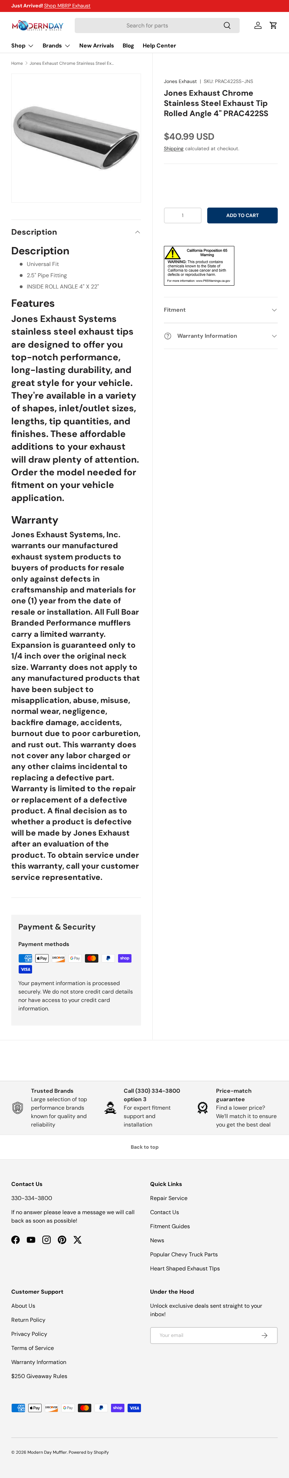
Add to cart (242, 215)
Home (17, 63)
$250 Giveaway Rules (39, 1376)
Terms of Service (32, 1348)
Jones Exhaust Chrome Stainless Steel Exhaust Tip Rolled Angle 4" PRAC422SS (72, 63)
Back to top (145, 1147)
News (157, 1240)
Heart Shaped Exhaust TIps (185, 1268)
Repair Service (168, 1198)
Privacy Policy (29, 1334)
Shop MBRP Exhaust (67, 5)
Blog (128, 45)
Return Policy (28, 1320)
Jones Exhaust (180, 81)
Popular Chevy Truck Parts (184, 1254)
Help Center (159, 45)
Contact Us (164, 1212)
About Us (23, 1305)
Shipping (174, 148)
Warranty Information (38, 1362)
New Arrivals (96, 45)
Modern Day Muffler (47, 1452)
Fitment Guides (170, 1226)
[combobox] (157, 25)
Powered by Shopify (89, 1452)
